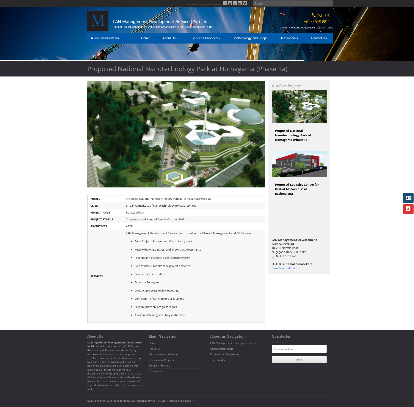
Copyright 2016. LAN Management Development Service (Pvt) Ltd (126, 400)
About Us (170, 38)
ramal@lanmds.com (284, 268)
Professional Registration (225, 354)
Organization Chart (221, 349)
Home (145, 38)
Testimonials (289, 38)
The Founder (217, 360)
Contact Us (319, 38)
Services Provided (205, 38)
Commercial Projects (161, 360)
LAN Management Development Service (234, 343)
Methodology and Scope (251, 38)
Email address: (280, 342)
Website (172, 400)
